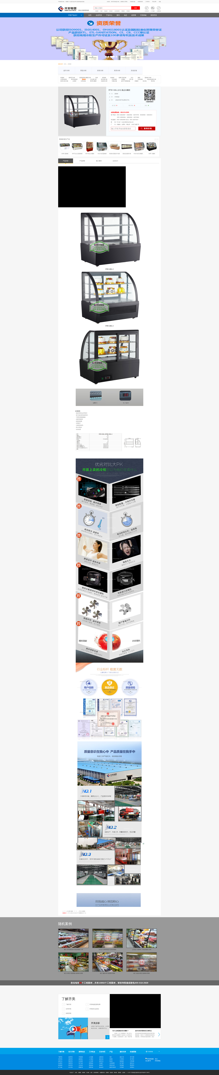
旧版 (160, 1)
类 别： (111, 93)
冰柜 (91, 1072)
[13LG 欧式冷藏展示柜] (102, 146)
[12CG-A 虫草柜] (127, 146)
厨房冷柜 (117, 70)
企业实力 (115, 161)
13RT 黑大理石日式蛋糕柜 (140, 153)
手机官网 (154, 1)
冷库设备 (83, 81)
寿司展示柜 (104, 79)
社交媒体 (81, 1061)
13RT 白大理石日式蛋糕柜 (153, 153)
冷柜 (65, 64)
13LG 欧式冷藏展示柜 (102, 153)
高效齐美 (70, 1061)
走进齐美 (99, 15)
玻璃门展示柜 (113, 1067)
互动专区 (102, 1051)
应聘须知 (91, 1063)
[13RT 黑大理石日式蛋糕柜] (139, 146)
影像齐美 (81, 1067)
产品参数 (82, 161)
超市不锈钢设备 (125, 81)
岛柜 (101, 11)
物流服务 (122, 1061)
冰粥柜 (123, 79)
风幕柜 (96, 11)
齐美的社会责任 (94, 1009)
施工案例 (99, 161)
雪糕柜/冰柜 (148, 77)
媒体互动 (101, 1061)
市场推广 (101, 1063)
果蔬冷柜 (83, 70)
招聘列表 (91, 1067)
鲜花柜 (128, 11)
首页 (89, 15)
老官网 (133, 15)
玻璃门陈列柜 (122, 77)
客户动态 (81, 1063)
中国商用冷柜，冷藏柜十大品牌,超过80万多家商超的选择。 (71, 1)
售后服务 (122, 1065)
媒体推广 (101, 1065)
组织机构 (60, 1065)
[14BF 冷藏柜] (114, 146)
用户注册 (132, 1057)
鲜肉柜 (110, 11)
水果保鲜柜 (117, 11)
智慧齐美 (70, 1063)
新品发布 (101, 1067)
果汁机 (131, 79)
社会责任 (60, 1063)
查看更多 (159, 1034)
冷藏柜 (79, 1072)
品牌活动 (101, 1057)
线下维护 (122, 1063)
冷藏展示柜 (102, 1072)
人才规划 (91, 1059)
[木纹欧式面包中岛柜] (77, 146)
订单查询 (147, 1)
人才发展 (91, 1061)
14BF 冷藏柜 (114, 153)
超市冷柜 (66, 70)
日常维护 (122, 1067)
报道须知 (91, 1065)
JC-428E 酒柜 (70, 911)
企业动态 (81, 1065)
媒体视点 (81, 1059)
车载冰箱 (114, 81)
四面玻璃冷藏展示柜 (85, 77)
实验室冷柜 (104, 81)
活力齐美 (70, 1067)
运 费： (111, 100)
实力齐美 (71, 1051)
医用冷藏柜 (93, 81)
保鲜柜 (83, 1072)
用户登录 (132, 1059)
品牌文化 (60, 1061)
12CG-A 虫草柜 (127, 153)
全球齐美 (68, 1009)
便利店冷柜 (72, 77)
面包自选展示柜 (89, 153)
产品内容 (65, 161)
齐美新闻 (81, 1057)
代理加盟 (132, 1061)
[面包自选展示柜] (90, 146)
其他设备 (134, 70)
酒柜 (139, 77)
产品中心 (109, 15)
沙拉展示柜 (93, 79)
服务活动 (101, 1059)
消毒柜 (136, 81)
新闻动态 (82, 1051)
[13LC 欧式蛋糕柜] (65, 146)
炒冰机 (145, 81)
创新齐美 (70, 1059)
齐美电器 (133, 1072)
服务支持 (123, 1051)
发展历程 (68, 1013)
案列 (118, 15)
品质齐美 (70, 1057)
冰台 (132, 77)
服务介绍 (122, 1057)
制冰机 (153, 81)
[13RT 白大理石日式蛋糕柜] (152, 146)
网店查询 (132, 1065)
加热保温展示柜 (151, 79)
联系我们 (132, 1067)
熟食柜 (105, 11)
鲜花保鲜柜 (74, 79)
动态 (125, 15)
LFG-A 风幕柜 (82, 911)
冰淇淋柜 (114, 79)
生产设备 (60, 1067)
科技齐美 (70, 1065)
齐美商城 (143, 15)
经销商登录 (140, 1)
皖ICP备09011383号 (145, 1072)
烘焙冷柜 (100, 70)
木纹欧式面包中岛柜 (77, 153)
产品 (111, 1051)
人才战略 (91, 1057)
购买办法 (132, 1063)
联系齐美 (154, 15)
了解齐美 (68, 1004)
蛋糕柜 (123, 11)
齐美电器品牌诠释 (94, 1004)
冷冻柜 (87, 1072)
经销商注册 (132, 1)
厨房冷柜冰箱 (64, 81)
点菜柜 (74, 81)
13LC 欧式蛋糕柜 (64, 153)
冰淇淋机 (140, 79)
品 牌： (111, 97)
